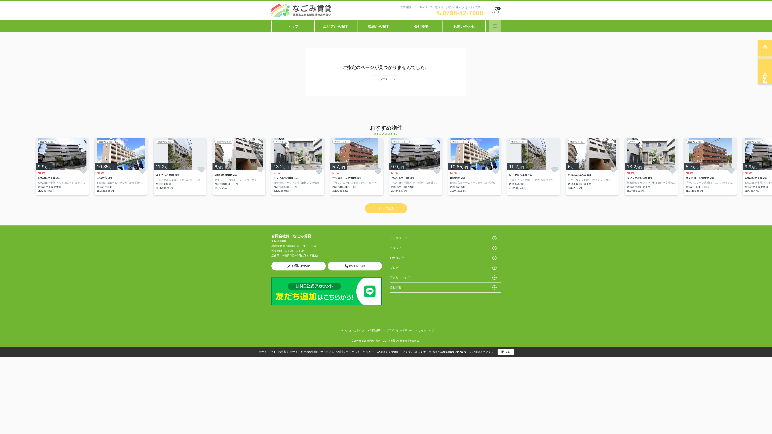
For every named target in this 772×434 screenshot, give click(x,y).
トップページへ (386, 79)
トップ (292, 27)
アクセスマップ (400, 277)
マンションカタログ (352, 330)
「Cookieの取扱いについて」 (453, 352)
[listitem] (297, 166)
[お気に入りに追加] (83, 171)
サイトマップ (426, 330)
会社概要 (421, 27)
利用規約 (375, 330)
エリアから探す (335, 27)
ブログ (394, 267)
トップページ (398, 238)
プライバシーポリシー (399, 330)
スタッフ (395, 248)
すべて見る (386, 208)
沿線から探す (378, 27)
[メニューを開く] (495, 26)
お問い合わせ (464, 27)
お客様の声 (397, 257)
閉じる (505, 351)
